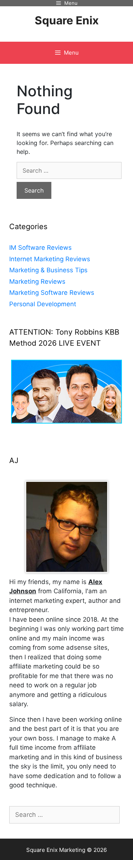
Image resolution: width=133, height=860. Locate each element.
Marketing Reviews (37, 281)
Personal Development (42, 304)
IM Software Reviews (40, 247)
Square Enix (67, 20)
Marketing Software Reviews (51, 292)
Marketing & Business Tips (48, 270)
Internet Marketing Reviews (49, 259)
